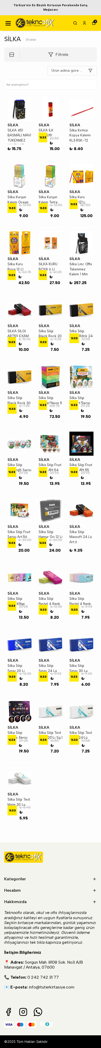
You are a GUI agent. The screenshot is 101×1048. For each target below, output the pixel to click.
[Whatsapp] (38, 1012)
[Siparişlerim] (84, 23)
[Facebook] (8, 1012)
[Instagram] (23, 1012)
